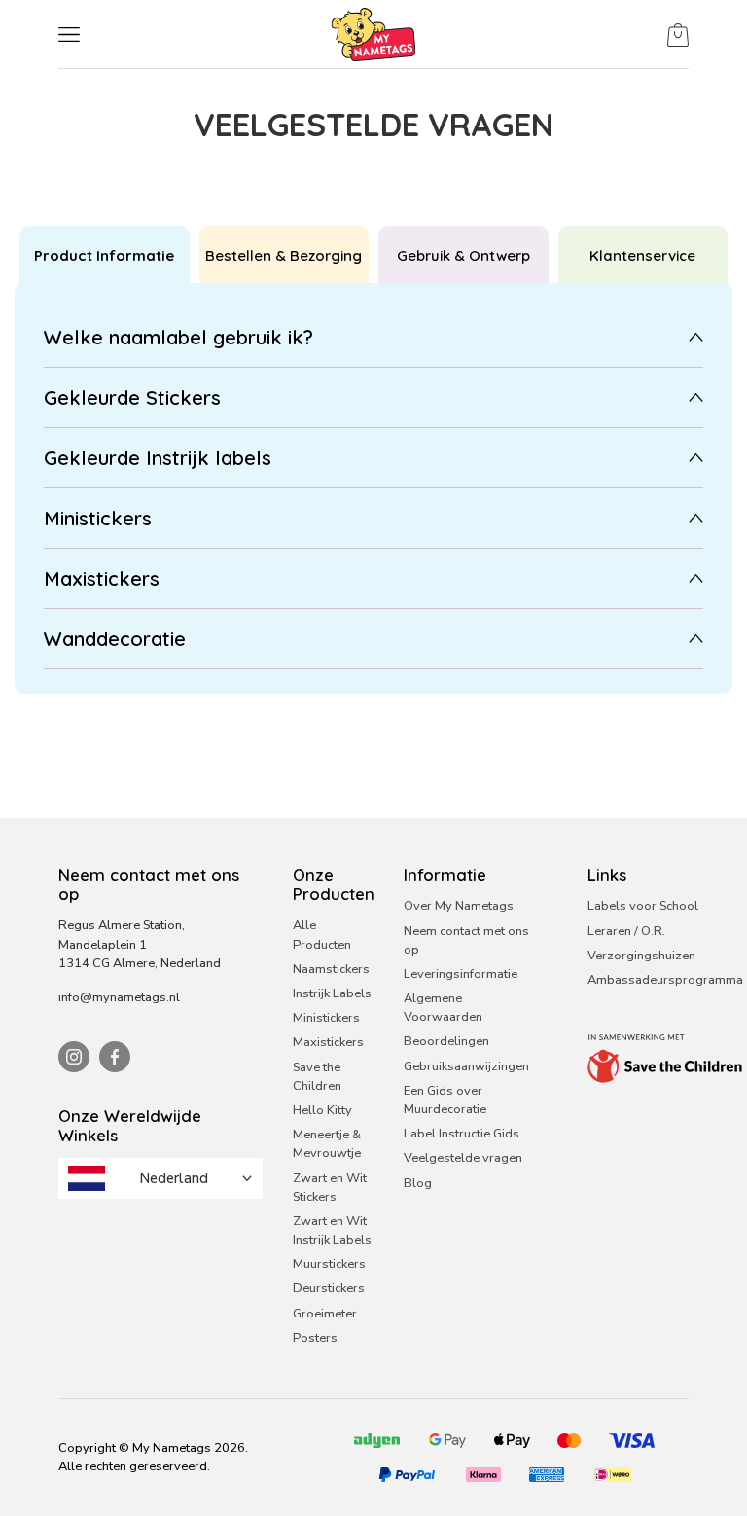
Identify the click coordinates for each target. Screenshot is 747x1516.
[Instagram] (73, 1056)
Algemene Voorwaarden (443, 1008)
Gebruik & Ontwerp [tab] (463, 255)
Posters (315, 1338)
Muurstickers (329, 1264)
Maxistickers (328, 1042)
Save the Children (317, 1077)
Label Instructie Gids (461, 1133)
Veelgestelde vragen (463, 1158)
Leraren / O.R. (626, 931)
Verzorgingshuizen (641, 955)
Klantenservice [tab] (642, 255)
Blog (418, 1183)
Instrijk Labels (332, 993)
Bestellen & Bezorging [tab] (283, 255)
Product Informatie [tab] (104, 255)
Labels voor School (642, 906)
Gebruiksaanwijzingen (466, 1066)
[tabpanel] (373, 488)
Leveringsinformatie (460, 974)
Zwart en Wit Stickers (330, 1188)
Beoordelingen (446, 1041)
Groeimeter (325, 1313)
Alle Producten (322, 935)
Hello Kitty (322, 1110)
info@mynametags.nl (119, 997)
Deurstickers (329, 1288)
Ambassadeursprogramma (665, 980)
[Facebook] (114, 1056)
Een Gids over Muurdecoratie (445, 1100)
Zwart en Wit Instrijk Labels (332, 1230)
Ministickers (326, 1018)
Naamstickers (331, 969)
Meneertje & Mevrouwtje (327, 1144)
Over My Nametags (459, 906)
